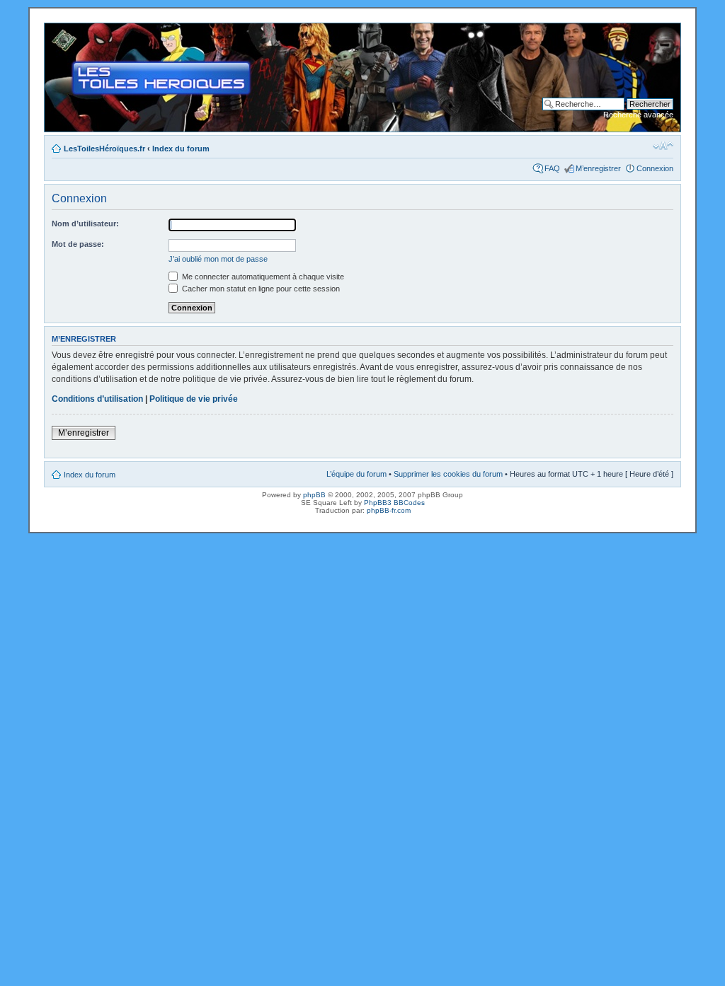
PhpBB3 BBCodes (394, 502)
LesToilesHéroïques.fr (104, 148)
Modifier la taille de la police (663, 145)
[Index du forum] (56, 30)
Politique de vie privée (193, 399)
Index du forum (181, 148)
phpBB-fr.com (389, 510)
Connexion (654, 168)
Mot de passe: (78, 244)
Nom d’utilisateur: (85, 223)
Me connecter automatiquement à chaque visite (262, 276)
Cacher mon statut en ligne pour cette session (260, 288)
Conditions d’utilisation (97, 399)
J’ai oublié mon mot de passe (218, 259)
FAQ (552, 168)
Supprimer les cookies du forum (448, 474)
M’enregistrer (598, 168)
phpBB (314, 495)
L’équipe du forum (356, 474)
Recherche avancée (638, 114)
